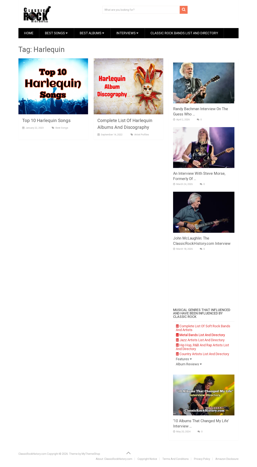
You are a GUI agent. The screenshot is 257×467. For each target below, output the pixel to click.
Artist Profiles (141, 134)
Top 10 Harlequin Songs (46, 120)
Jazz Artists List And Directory (202, 340)
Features (183, 359)
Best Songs (55, 33)
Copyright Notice (147, 458)
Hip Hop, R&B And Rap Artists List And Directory (202, 347)
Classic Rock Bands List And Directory (184, 33)
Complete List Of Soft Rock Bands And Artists (203, 328)
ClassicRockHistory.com (32, 453)
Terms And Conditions (175, 458)
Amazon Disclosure (227, 458)
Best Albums (91, 33)
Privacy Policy (202, 458)
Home (28, 33)
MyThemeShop (91, 453)
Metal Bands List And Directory (202, 335)
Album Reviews (188, 364)
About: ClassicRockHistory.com (114, 458)
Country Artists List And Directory (204, 354)
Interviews (126, 33)
